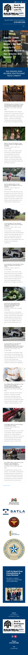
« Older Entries (6, 485)
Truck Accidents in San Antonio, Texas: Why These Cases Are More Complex (13, 224)
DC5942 (7, 107)
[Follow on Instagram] (15, 636)
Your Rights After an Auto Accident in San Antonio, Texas (13, 425)
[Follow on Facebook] (12, 636)
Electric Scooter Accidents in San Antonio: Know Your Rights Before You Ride (13, 144)
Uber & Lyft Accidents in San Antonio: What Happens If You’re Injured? (13, 185)
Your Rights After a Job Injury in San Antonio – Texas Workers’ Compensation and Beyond (13, 464)
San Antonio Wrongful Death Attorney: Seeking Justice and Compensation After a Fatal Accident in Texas (12, 305)
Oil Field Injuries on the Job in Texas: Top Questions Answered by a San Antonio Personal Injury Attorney (14, 105)
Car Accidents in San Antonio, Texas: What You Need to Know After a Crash (14, 265)
